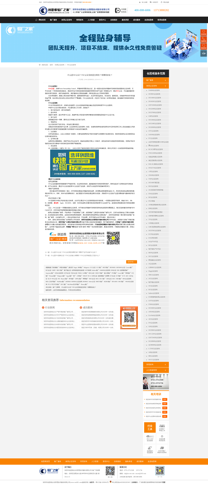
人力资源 (94, 461)
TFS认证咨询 (153, 219)
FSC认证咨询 (71, 65)
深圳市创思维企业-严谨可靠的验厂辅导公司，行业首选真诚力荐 (65, 312)
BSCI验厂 (121, 281)
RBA (47, 281)
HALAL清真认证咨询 (156, 164)
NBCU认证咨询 (154, 275)
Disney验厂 (84, 284)
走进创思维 (152, 461)
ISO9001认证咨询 (154, 94)
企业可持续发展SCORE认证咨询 (159, 142)
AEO (127, 276)
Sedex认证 (92, 281)
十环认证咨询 (153, 171)
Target (75, 267)
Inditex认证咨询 (154, 293)
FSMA (80, 273)
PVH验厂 (114, 273)
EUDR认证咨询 (154, 146)
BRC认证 (91, 273)
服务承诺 (128, 461)
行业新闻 (50, 307)
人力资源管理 (151, 370)
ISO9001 (85, 281)
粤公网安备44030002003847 (121, 482)
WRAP (85, 276)
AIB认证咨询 (153, 352)
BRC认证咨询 (153, 356)
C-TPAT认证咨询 (154, 348)
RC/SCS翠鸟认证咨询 (156, 149)
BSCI (97, 279)
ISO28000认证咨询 (155, 341)
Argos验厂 (69, 276)
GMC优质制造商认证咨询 (157, 227)
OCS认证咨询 (153, 286)
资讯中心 (106, 461)
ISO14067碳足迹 (154, 182)
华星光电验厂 (63, 267)
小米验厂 (79, 276)
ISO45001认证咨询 (155, 101)
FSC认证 (54, 279)
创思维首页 (45, 461)
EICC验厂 (102, 279)
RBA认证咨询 (127, 279)
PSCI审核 (152, 201)
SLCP (49, 279)
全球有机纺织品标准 (78, 270)
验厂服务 (149, 80)
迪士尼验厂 (107, 273)
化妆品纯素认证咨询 (155, 157)
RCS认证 (48, 270)
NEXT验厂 (106, 267)
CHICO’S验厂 (99, 273)
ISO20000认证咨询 (155, 127)
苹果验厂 (85, 279)
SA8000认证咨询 (154, 90)
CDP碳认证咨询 (154, 223)
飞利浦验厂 (55, 267)
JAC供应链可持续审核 (156, 190)
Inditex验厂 (95, 270)
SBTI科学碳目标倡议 (155, 212)
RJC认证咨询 (153, 245)
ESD (118, 270)
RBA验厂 (119, 279)
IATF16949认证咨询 (155, 105)
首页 (51, 65)
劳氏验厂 (128, 273)
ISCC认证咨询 (153, 256)
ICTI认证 (112, 276)
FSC (59, 279)
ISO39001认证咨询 (155, 330)
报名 (164, 399)
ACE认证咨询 (153, 278)
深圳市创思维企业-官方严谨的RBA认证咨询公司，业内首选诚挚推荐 (67, 315)
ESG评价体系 (153, 238)
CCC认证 (93, 267)
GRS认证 (109, 279)
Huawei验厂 (64, 279)
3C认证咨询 (152, 264)
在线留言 (155, 2)
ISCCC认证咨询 (154, 360)
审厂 (74, 276)
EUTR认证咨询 (154, 234)
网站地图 (166, 2)
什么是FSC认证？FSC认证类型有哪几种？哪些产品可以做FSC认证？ (74, 252)
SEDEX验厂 (107, 281)
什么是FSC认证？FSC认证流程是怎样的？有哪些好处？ (79, 287)
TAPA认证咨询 (153, 179)
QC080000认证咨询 (155, 345)
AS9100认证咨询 (154, 312)
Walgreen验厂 (61, 276)
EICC (114, 279)
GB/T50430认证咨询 (155, 337)
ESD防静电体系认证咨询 (157, 297)
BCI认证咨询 (153, 197)
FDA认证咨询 (153, 193)
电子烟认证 (67, 270)
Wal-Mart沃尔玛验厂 (73, 284)
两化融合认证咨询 (155, 260)
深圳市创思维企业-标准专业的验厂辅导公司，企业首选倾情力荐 (65, 324)
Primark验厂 (53, 276)
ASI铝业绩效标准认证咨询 (157, 205)
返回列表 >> (132, 262)
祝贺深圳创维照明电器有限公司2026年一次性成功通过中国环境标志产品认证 (107, 315)
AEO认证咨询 (153, 319)
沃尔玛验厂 (52, 281)
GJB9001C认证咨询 (155, 267)
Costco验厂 (129, 267)
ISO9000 (68, 281)
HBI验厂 (80, 267)
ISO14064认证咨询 (155, 120)
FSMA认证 (74, 273)
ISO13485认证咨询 (155, 123)
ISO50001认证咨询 (155, 308)
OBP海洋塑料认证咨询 (156, 216)
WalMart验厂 (61, 281)
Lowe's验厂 (121, 273)
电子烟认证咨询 (154, 282)
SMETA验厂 (99, 281)
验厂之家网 (56, 287)
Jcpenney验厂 (50, 273)
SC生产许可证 (153, 241)
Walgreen (86, 267)
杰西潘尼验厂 (124, 270)
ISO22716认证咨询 (155, 168)
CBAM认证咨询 (154, 175)
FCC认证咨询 (153, 138)
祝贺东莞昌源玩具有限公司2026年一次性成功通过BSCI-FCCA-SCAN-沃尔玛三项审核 (109, 318)
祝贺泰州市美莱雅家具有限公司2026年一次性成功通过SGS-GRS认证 (104, 312)
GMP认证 (94, 276)
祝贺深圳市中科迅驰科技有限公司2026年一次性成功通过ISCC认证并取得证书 (107, 321)
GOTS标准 (88, 270)
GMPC (54, 270)
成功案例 (88, 307)
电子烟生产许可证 (155, 249)
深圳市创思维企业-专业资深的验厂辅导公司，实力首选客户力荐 (65, 318)
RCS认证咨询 (153, 289)
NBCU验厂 (60, 270)
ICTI (123, 276)
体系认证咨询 (59, 65)
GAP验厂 (85, 273)
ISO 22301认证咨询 (155, 334)
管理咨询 (149, 364)
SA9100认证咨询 (154, 134)
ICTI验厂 (119, 276)
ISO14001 (115, 281)
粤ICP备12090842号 (102, 482)
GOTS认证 (67, 273)
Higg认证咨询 (153, 271)
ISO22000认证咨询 (155, 109)
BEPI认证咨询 (153, 253)
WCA (89, 276)
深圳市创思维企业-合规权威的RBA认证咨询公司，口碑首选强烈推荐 (67, 321)
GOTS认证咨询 (154, 300)
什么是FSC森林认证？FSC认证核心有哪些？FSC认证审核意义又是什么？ (75, 255)
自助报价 (117, 461)
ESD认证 (113, 270)
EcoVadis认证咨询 (154, 315)
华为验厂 (71, 279)
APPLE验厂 (78, 279)
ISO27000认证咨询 (155, 112)
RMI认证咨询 (153, 208)
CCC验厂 (99, 267)
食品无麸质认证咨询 (155, 160)
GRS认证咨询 (153, 326)
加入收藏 (144, 2)
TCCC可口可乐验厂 (54, 284)
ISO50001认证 (120, 267)
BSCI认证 (92, 279)
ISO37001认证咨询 (155, 230)
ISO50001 (113, 267)
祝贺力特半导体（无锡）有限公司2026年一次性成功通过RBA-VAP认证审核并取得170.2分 (111, 327)
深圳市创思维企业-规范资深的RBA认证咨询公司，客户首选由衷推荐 (67, 327)
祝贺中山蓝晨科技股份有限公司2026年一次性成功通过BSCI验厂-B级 (104, 324)
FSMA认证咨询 (154, 304)
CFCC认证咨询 (153, 131)
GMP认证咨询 (153, 116)
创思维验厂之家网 (103, 276)
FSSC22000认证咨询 (155, 153)
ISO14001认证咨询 (155, 98)
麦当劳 (71, 267)
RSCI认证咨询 (153, 186)
